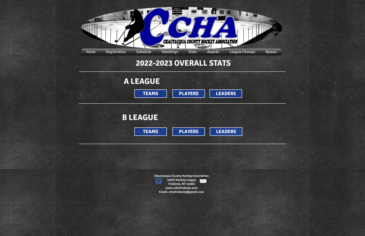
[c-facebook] (158, 181)
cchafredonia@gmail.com (186, 192)
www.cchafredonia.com (181, 188)
